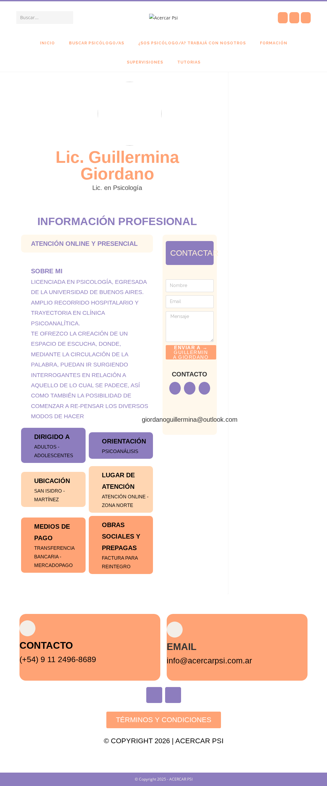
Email (181, 646)
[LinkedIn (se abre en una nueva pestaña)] (306, 17)
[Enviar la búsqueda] (67, 17)
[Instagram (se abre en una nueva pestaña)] (294, 17)
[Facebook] (154, 695)
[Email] (175, 630)
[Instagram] (173, 695)
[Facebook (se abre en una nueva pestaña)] (283, 17)
